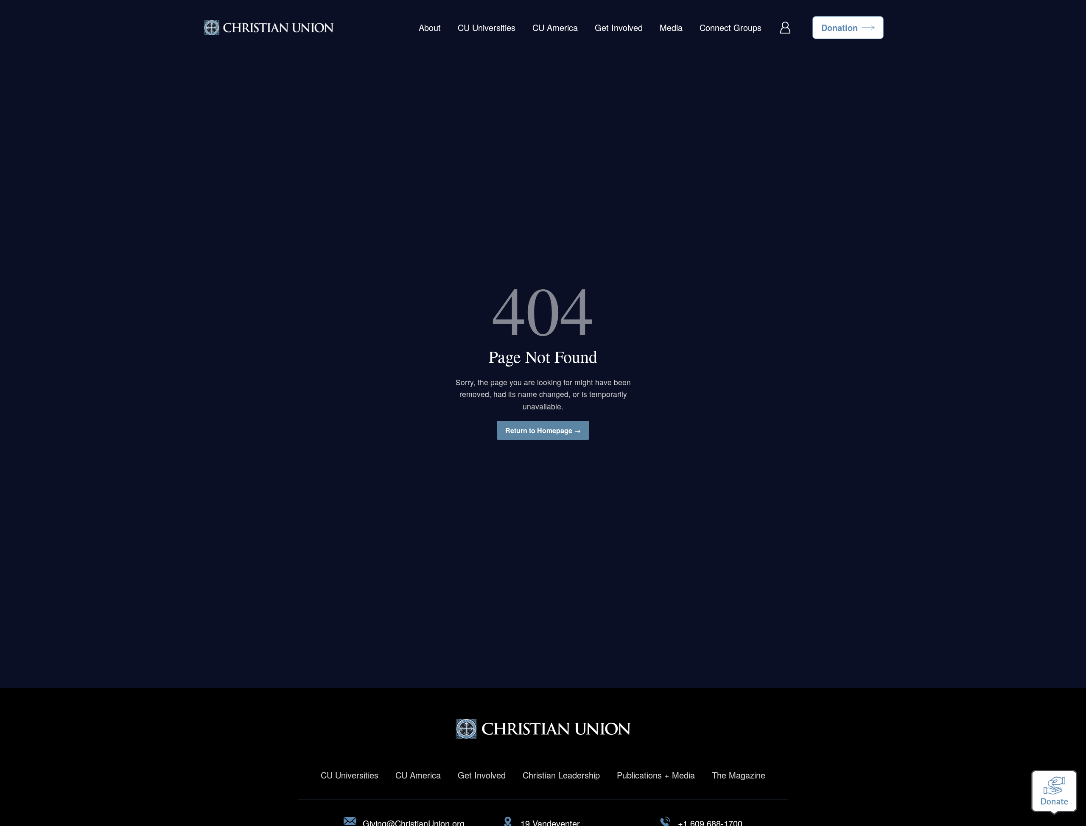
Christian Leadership (561, 775)
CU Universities (486, 27)
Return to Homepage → (543, 430)
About (430, 27)
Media (671, 27)
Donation (839, 27)
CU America (555, 27)
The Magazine (738, 775)
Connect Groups (730, 27)
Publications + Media (656, 775)
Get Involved (619, 27)
